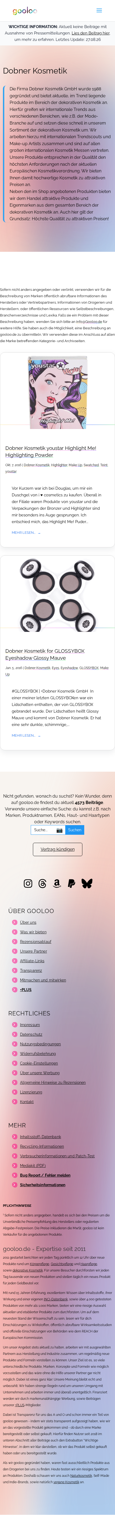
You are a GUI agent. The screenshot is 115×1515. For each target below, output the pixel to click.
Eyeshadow (69, 668)
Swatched (91, 465)
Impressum (30, 1025)
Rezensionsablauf (35, 942)
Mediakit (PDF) (33, 1166)
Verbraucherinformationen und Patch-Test (57, 1156)
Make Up (75, 465)
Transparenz (31, 970)
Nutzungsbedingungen (40, 1044)
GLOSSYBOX (89, 668)
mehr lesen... (23, 532)
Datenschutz (31, 1034)
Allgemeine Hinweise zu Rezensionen (53, 1082)
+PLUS (19, 1405)
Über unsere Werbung (40, 1073)
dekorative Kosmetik (28, 1270)
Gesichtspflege (62, 1264)
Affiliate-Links (32, 961)
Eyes (55, 668)
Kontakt (27, 1102)
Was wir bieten (33, 932)
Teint (104, 465)
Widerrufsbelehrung (38, 1054)
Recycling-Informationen (42, 1146)
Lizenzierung (31, 1092)
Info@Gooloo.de (89, 322)
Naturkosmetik (81, 1476)
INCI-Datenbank (56, 1299)
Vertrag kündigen (58, 849)
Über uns (28, 922)
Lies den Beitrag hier (90, 33)
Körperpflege (39, 1264)
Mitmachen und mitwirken (43, 980)
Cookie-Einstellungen (39, 1063)
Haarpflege (88, 1264)
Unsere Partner (33, 951)
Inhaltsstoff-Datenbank (40, 1137)
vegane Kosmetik (66, 1482)
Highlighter (59, 465)
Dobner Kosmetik (36, 465)
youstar (11, 471)
